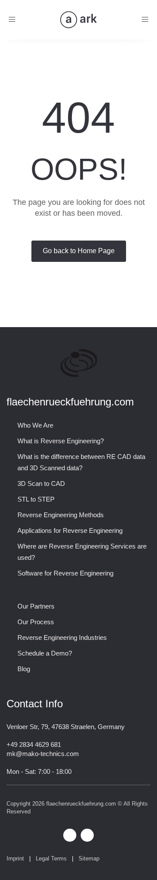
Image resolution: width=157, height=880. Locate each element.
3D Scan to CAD (41, 483)
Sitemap (89, 858)
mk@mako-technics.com (43, 753)
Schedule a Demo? (44, 653)
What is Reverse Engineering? (60, 441)
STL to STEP (36, 499)
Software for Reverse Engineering (65, 573)
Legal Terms (51, 858)
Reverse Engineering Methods (60, 515)
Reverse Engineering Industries (62, 637)
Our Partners (36, 606)
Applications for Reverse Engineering (70, 530)
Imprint (15, 858)
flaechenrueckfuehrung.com (81, 803)
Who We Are (35, 425)
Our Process (35, 622)
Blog (23, 669)
